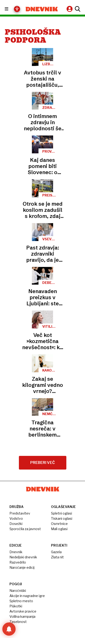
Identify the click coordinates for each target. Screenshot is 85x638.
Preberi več (42, 462)
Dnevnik (15, 552)
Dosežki (15, 524)
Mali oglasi (59, 529)
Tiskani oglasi (61, 518)
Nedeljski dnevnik (23, 557)
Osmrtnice (59, 524)
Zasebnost (18, 622)
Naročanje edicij (21, 567)
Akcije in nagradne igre (27, 596)
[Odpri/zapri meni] (11, 9)
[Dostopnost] (17, 9)
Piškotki (15, 606)
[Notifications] (9, 629)
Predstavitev (19, 513)
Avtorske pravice (22, 611)
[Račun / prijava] (70, 9)
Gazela (56, 552)
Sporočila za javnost (25, 529)
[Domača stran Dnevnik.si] (42, 9)
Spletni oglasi (61, 513)
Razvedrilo (17, 562)
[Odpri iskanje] (77, 9)
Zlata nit (57, 557)
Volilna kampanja (22, 616)
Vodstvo (16, 518)
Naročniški (17, 591)
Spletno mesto (21, 601)
